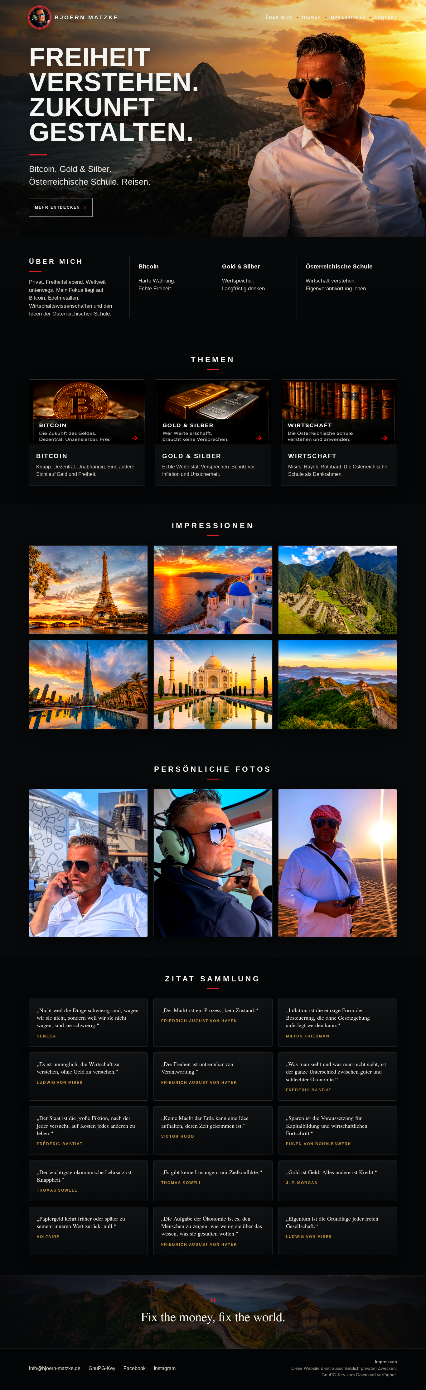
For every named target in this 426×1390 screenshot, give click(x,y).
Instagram (165, 1368)
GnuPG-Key (102, 1368)
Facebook (134, 1368)
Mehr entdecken (61, 207)
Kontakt (385, 17)
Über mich (279, 17)
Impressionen (347, 17)
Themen (311, 17)
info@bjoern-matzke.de (54, 1368)
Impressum (386, 1361)
